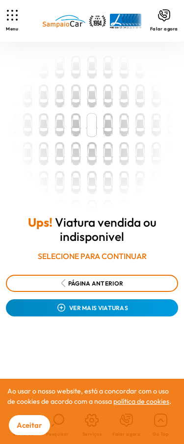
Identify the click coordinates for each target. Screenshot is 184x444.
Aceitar (29, 425)
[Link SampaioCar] (92, 21)
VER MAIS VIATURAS (98, 308)
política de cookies (141, 401)
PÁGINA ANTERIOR (96, 283)
